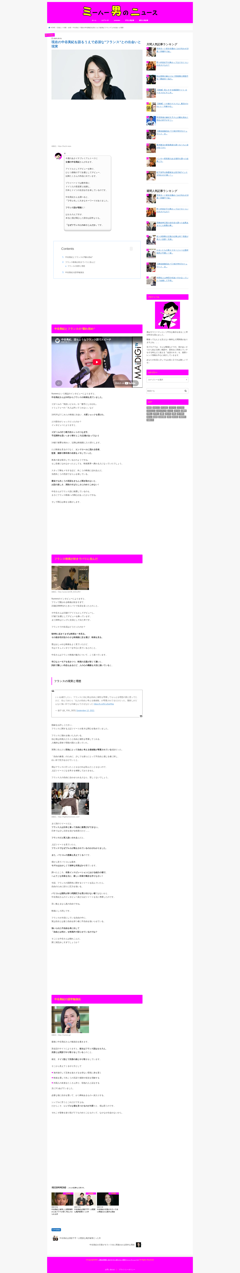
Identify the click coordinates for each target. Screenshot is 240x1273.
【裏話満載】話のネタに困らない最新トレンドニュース (118, 1260)
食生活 (175, 417)
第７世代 (181, 414)
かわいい (156, 408)
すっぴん (164, 408)
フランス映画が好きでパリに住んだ (80, 262)
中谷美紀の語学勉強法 (74, 272)
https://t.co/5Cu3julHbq (104, 704)
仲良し (149, 414)
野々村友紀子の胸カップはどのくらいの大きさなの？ (172, 63)
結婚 (155, 417)
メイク (170, 411)
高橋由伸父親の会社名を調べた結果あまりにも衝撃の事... (172, 224)
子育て (156, 414)
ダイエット (151, 411)
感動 (162, 414)
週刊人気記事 (143, 20)
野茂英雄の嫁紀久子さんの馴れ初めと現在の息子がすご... (172, 118)
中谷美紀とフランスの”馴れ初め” (79, 257)
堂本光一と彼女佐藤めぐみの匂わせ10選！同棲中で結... (172, 50)
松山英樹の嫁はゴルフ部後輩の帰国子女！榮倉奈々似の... (172, 77)
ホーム (94, 20)
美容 (169, 417)
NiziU (149, 408)
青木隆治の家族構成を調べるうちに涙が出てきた (172, 146)
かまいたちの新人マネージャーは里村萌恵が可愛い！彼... (172, 251)
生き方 (168, 414)
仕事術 (183, 411)
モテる (177, 411)
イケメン (173, 408)
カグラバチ (105, 20)
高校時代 (183, 417)
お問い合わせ (110, 1270)
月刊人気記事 (129, 20)
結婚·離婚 (162, 417)
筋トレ (149, 417)
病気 (173, 414)
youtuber (117, 20)
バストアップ (161, 411)
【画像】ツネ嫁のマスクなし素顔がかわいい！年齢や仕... (172, 105)
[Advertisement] (97, 119)
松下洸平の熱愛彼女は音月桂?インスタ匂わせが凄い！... (172, 173)
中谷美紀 (57, 1230)
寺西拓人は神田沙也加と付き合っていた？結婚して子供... (172, 279)
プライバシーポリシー (127, 1270)
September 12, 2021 (85, 710)
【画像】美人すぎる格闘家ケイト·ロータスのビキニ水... (171, 91)
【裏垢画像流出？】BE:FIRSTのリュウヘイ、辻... (171, 132)
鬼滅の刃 (150, 420)
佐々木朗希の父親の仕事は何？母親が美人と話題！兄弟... (172, 237)
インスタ (181, 408)
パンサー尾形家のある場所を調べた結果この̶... (172, 160)
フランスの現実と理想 (76, 266)
